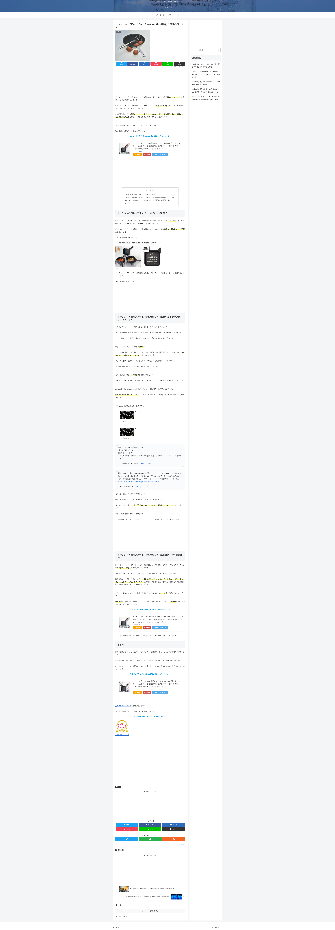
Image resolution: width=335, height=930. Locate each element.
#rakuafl (138, 482)
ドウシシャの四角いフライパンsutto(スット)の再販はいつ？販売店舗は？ (149, 200)
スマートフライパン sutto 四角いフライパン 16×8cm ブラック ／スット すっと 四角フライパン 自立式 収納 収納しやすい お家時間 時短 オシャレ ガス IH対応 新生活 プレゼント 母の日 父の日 (158, 146)
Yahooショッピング (160, 154)
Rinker (140, 151)
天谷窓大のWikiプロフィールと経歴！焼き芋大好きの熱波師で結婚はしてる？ (206, 98)
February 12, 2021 (145, 463)
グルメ (118, 786)
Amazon (137, 154)
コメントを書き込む (150, 911)
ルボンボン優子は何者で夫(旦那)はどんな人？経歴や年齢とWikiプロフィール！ (206, 90)
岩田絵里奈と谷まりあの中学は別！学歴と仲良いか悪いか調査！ (206, 83)
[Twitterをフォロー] (126, 839)
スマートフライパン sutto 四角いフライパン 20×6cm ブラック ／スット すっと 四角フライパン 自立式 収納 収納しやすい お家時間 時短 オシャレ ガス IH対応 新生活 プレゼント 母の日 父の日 (158, 684)
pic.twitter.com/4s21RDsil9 (150, 482)
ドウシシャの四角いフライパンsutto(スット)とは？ (142, 194)
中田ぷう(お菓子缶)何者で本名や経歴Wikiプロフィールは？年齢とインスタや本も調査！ (206, 74)
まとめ (128, 203)
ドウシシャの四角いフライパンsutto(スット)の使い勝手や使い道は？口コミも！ (151, 197)
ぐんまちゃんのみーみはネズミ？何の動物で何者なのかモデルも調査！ (206, 65)
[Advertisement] (150, 81)
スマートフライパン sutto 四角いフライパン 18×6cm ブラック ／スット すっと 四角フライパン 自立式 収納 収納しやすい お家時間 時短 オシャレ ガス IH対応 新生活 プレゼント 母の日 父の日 (158, 619)
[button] (218, 50)
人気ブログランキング (122, 735)
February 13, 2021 (141, 486)
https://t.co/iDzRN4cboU (126, 482)
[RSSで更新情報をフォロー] (173, 839)
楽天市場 (147, 154)
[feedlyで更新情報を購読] (150, 839)
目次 (147, 190)
